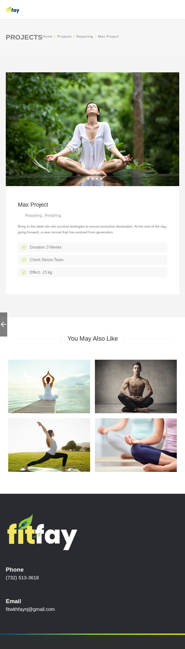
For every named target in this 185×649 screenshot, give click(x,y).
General (133, 394)
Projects (64, 36)
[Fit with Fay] (13, 9)
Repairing (84, 36)
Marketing (151, 394)
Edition (117, 394)
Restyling (53, 215)
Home (47, 36)
